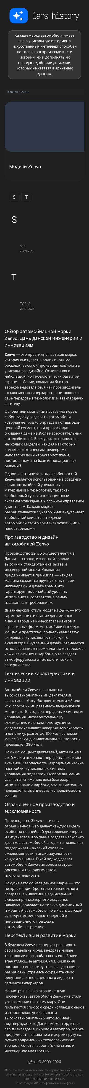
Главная (12, 92)
